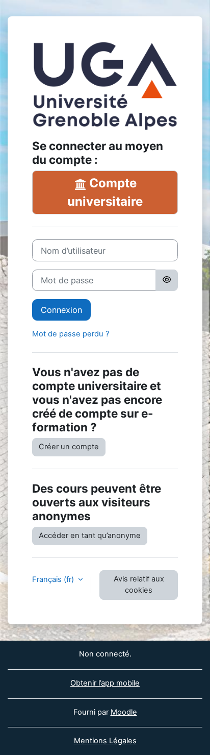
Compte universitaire (105, 192)
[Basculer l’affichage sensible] (166, 280)
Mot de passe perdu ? (70, 333)
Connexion (61, 310)
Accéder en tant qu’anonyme (90, 535)
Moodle (124, 712)
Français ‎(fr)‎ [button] (54, 579)
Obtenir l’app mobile (105, 683)
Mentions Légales (105, 740)
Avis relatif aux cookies (139, 584)
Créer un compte (69, 446)
